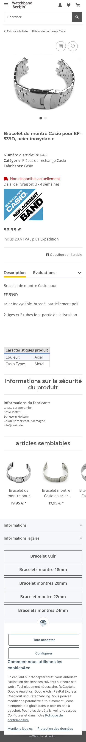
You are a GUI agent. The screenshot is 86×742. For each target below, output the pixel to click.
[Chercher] (77, 17)
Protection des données (55, 728)
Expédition (49, 239)
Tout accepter (44, 640)
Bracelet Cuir (43, 556)
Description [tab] (15, 273)
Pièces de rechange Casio (44, 160)
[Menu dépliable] (6, 3)
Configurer (44, 653)
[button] (60, 5)
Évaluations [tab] (44, 273)
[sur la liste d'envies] (73, 46)
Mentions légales (20, 728)
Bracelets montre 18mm (43, 569)
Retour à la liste (17, 31)
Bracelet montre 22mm (43, 596)
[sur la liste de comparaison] (61, 46)
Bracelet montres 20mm (43, 583)
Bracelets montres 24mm (43, 610)
